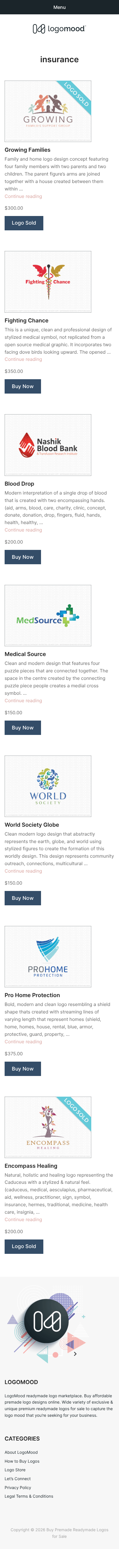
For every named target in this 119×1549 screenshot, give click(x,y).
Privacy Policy (18, 1487)
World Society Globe (32, 825)
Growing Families (28, 150)
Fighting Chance (27, 320)
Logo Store (15, 1470)
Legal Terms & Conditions (29, 1496)
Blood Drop (19, 483)
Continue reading (23, 196)
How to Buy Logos (22, 1461)
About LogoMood (21, 1452)
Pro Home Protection (32, 995)
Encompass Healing (31, 1166)
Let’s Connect (18, 1478)
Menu (59, 7)
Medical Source (25, 654)
